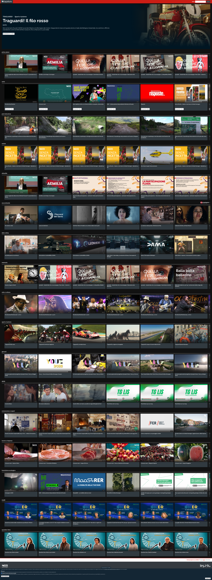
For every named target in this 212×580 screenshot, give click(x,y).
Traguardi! (8, 17)
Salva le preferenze (5, 576)
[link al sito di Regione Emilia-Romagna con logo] (5, 566)
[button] (209, 66)
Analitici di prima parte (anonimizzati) (9, 573)
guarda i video (9, 109)
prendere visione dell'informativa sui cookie (111, 569)
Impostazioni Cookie (106, 567)
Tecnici (3, 571)
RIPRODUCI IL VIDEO (9, 33)
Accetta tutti (208, 578)
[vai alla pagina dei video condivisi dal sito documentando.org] (205, 202)
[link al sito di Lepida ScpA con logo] (205, 566)
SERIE (193, 1)
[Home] (7, 2)
